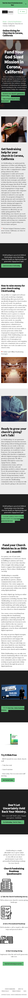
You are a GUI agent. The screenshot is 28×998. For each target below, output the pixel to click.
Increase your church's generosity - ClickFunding (13, 95)
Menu (23, 11)
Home (5, 21)
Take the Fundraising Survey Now (13, 963)
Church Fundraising (14, 21)
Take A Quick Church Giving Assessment (10, 100)
